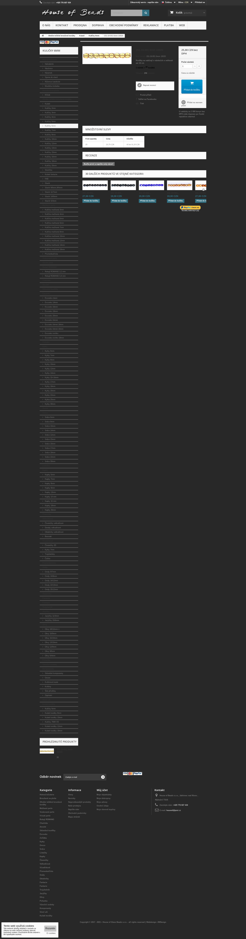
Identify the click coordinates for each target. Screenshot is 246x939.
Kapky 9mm (49, 488)
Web (182, 25)
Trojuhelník (47, 607)
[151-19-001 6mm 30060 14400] (151, 185)
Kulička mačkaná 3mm (54, 210)
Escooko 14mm (51, 302)
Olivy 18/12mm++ (52, 629)
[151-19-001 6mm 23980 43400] (123, 185)
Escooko (46, 294)
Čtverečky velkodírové (53, 523)
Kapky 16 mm (50, 501)
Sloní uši (46, 700)
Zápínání (48, 695)
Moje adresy (102, 802)
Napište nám (73, 809)
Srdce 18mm (49, 452)
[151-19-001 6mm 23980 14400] (95, 185)
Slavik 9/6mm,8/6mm (53, 188)
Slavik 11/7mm (50, 192)
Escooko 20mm (51, 316)
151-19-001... (88, 193)
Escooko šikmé (51, 320)
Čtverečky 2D (50, 545)
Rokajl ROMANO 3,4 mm (55, 276)
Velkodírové (47, 519)
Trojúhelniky (49, 554)
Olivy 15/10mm (50, 638)
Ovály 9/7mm (50, 572)
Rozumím (50, 928)
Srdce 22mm (49, 457)
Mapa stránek (74, 817)
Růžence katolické (52, 82)
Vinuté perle (47, 263)
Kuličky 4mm (50, 117)
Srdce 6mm (49, 417)
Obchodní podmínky (123, 25)
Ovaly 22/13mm (51, 585)
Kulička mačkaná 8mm (54, 232)
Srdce (45, 413)
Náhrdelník (49, 64)
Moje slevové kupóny (106, 809)
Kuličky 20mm (50, 165)
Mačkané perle (48, 205)
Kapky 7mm (49, 479)
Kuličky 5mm (50, 121)
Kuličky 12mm (50, 143)
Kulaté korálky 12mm (53, 726)
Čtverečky (46, 514)
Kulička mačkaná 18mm (54, 249)
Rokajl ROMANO (49, 267)
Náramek (48, 73)
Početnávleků (187, 62)
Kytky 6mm (49, 351)
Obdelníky (46, 594)
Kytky (44, 347)
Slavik (47, 183)
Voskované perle (49, 258)
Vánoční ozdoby (49, 664)
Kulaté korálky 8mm (52, 713)
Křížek (47, 95)
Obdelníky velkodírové (53, 532)
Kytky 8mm (49, 360)
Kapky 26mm (50, 510)
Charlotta (46, 280)
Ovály (44, 567)
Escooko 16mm (51, 307)
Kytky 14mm (49, 373)
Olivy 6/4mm (49, 656)
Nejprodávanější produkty (79, 802)
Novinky (71, 798)
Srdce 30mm (49, 461)
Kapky (45, 470)
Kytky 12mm (49, 369)
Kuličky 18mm (50, 161)
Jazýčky (45, 611)
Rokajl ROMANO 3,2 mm (55, 271)
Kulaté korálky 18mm (53, 731)
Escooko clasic (51, 298)
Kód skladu (141, 56)
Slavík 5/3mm (50, 201)
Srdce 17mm (49, 448)
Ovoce (45, 408)
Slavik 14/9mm (50, 196)
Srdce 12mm (49, 435)
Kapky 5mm (49, 475)
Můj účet (102, 790)
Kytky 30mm (49, 404)
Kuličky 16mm (50, 157)
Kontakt (62, 25)
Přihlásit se (200, 2)
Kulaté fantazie (50, 174)
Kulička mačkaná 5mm (54, 218)
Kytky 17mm (49, 382)
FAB (46, 179)
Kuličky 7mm (50, 130)
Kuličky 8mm (50, 135)
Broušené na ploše (50, 90)
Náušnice (48, 68)
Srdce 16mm (49, 444)
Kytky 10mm (49, 364)
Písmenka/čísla (51, 254)
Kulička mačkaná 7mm (54, 227)
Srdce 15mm (49, 439)
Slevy (70, 795)
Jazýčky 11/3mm (51, 616)
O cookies (51, 933)
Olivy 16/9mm (50, 634)
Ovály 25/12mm (51, 589)
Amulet (45, 285)
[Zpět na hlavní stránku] (42, 36)
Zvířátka (45, 342)
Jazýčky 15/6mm (51, 620)
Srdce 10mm (49, 426)
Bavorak (48, 536)
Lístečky (46, 466)
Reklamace (151, 25)
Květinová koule (51, 682)
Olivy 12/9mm (50, 647)
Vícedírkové (47, 541)
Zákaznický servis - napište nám (144, 2)
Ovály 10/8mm (50, 576)
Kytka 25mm (49, 400)
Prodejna (80, 25)
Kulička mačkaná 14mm (54, 245)
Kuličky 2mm (50, 108)
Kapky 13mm (50, 492)
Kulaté (47, 104)
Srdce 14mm (49, 430)
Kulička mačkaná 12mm (54, 241)
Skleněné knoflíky (50, 289)
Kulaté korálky (48, 704)
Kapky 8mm (49, 483)
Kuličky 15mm (50, 152)
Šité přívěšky (50, 691)
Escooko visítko (51, 333)
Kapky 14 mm (50, 497)
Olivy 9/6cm (49, 651)
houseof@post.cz (173, 810)
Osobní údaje (102, 806)
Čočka (47, 558)
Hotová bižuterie (49, 60)
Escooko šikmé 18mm (53, 324)
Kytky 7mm (49, 355)
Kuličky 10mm (50, 139)
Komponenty (48, 669)
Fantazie (46, 598)
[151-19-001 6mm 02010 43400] (179, 185)
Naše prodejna (74, 806)
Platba (169, 25)
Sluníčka (48, 170)
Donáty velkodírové (52, 528)
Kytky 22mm (49, 395)
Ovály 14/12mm (51, 581)
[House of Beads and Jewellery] (73, 11)
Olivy (44, 625)
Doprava (98, 25)
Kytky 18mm (49, 386)
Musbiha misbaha (51, 86)
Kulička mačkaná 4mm (54, 214)
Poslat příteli (145, 95)
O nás (46, 25)
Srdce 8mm (49, 422)
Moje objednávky (104, 795)
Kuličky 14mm (50, 148)
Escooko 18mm (51, 311)
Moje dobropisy (103, 798)
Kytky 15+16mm (51, 377)
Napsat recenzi (149, 85)
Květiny (47, 686)
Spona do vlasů (51, 77)
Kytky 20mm (49, 391)
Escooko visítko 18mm (54, 338)
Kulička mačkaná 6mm (54, 223)
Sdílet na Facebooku (147, 99)
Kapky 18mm (50, 505)
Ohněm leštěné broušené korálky (56, 99)
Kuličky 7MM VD (51, 722)
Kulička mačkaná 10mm (54, 236)
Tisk (142, 103)
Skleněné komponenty (53, 673)
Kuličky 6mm (50, 126)
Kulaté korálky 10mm (53, 717)
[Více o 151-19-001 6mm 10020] (47, 751)
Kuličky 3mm (50, 113)
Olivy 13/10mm (50, 642)
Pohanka (46, 660)
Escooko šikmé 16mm (53, 329)
